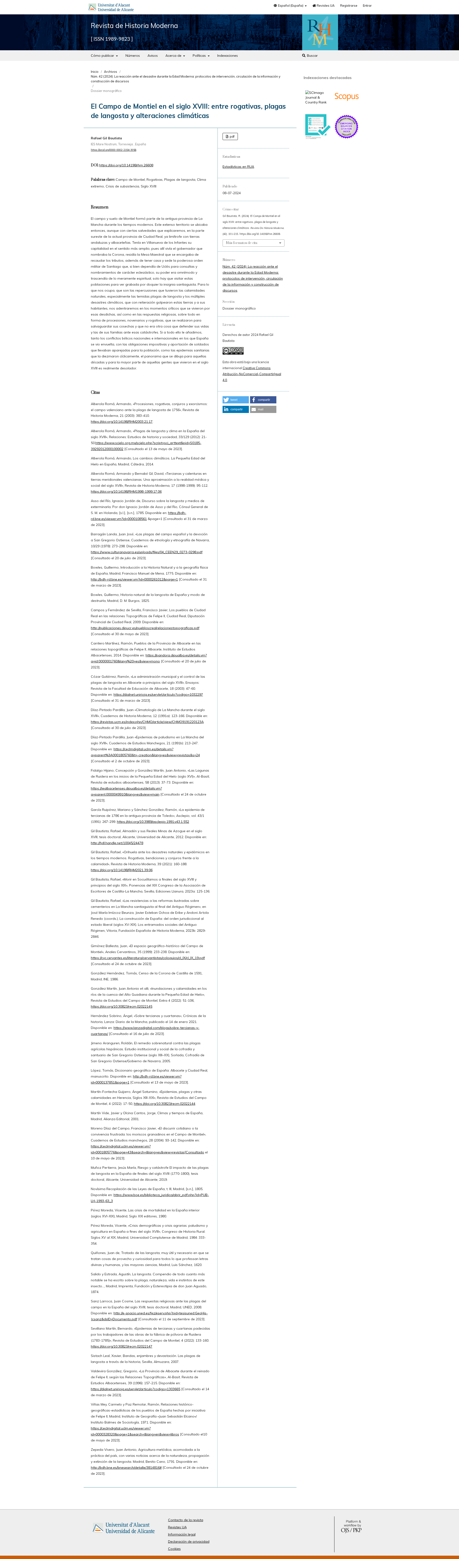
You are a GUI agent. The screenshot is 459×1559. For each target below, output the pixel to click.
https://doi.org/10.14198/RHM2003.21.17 (122, 421)
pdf (232, 136)
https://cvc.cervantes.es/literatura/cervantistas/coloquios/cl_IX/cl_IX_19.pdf (148, 958)
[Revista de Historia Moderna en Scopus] (346, 108)
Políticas (200, 55)
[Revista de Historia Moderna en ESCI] (346, 138)
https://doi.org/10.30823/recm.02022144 (164, 1103)
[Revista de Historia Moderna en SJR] (318, 102)
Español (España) (290, 5)
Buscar (312, 55)
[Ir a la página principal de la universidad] (111, 8)
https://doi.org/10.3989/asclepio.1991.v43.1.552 (153, 821)
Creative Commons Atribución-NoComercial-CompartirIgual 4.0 (252, 374)
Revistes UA (325, 5)
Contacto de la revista (185, 1520)
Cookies (174, 1549)
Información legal (182, 1534)
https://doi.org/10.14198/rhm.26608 (126, 165)
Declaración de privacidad (188, 1541)
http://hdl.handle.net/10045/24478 (117, 843)
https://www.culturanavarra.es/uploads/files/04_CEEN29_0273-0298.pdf (146, 552)
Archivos (110, 71)
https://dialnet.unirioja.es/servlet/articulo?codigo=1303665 (135, 1389)
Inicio (94, 71)
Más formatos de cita (241, 243)
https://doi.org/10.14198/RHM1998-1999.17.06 (126, 491)
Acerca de (173, 55)
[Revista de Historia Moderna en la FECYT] (318, 138)
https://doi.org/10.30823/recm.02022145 (121, 1006)
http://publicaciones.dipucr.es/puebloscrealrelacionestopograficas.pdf (145, 628)
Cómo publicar (103, 55)
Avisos (153, 55)
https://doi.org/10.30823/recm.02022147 (121, 1346)
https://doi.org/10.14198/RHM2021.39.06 (122, 870)
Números (133, 55)
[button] (236, 399)
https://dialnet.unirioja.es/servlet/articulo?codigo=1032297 (158, 694)
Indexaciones (227, 55)
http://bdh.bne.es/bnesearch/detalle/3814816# (126, 1467)
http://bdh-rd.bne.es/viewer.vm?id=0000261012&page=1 (134, 579)
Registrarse (348, 5)
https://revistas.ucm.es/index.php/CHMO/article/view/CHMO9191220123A (147, 722)
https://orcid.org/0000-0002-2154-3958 (113, 150)
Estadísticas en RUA (238, 166)
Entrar (367, 5)
